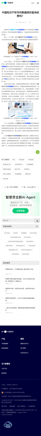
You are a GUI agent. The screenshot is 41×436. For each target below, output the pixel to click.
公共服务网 (31, 406)
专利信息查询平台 (20, 245)
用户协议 (4, 406)
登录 (32, 3)
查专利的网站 (15, 254)
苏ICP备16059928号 (15, 388)
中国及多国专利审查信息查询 (15, 241)
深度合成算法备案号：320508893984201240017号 (17, 410)
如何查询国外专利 (13, 250)
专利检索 (30, 159)
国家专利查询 (9, 245)
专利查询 (21, 159)
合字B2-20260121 (12, 385)
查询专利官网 (25, 254)
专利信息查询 (31, 245)
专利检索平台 (19, 164)
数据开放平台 (24, 343)
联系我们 (4, 373)
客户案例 (23, 348)
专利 (36, 29)
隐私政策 (12, 406)
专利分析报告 (7, 174)
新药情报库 (5, 348)
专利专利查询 (27, 237)
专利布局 (5, 179)
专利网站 (26, 169)
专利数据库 (21, 29)
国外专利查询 (33, 233)
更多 (37, 226)
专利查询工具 (7, 164)
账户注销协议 (22, 406)
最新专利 (28, 174)
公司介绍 (4, 368)
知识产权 (17, 169)
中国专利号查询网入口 (26, 250)
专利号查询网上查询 (15, 237)
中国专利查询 (7, 169)
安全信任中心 (24, 353)
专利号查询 (7, 233)
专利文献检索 (29, 241)
